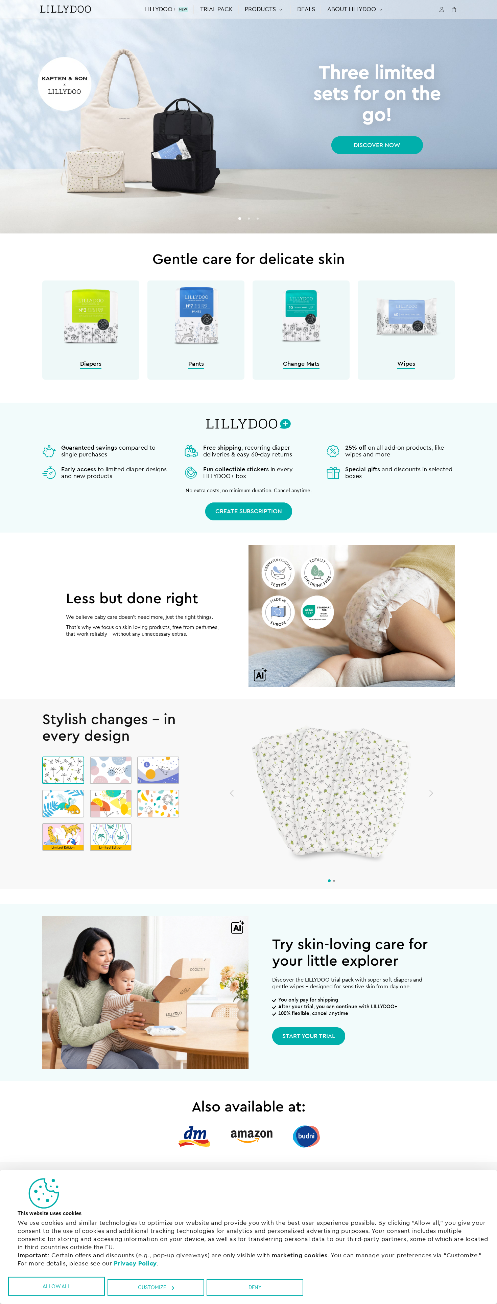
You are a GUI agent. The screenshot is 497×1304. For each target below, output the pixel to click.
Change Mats (301, 364)
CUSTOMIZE (152, 1287)
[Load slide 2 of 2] (334, 880)
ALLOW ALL (56, 1286)
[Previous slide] (232, 793)
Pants (196, 364)
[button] (265, 9)
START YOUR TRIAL (308, 1036)
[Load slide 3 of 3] (257, 218)
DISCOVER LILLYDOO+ (377, 145)
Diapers (90, 364)
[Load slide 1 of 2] (329, 880)
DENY (255, 1287)
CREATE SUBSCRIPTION (248, 511)
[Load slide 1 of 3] (239, 218)
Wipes (406, 364)
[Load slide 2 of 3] (248, 218)
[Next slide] (431, 793)
